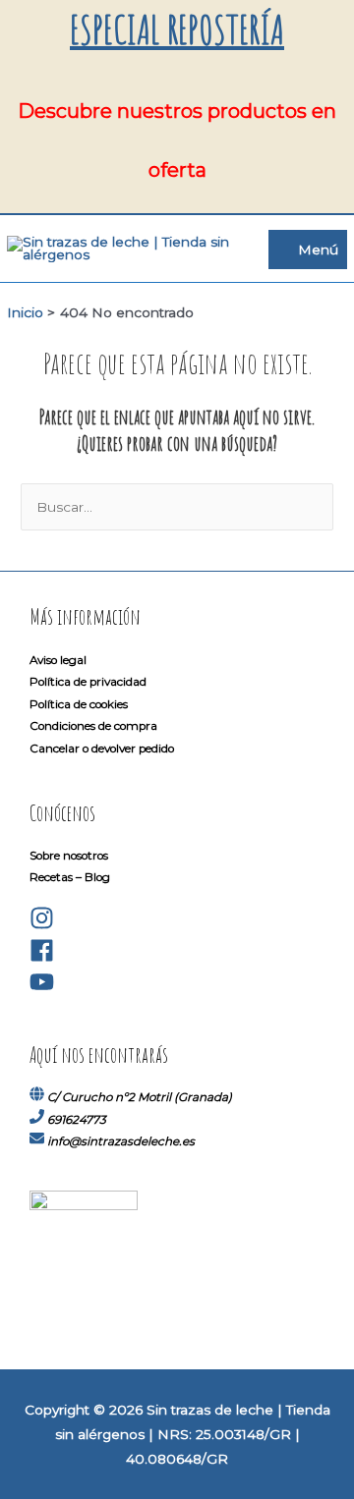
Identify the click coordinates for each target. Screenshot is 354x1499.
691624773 (76, 1120)
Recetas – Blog (70, 877)
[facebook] (42, 959)
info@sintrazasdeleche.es (121, 1141)
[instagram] (42, 926)
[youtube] (42, 990)
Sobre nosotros (69, 855)
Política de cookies (79, 704)
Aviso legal (58, 660)
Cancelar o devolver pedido (102, 748)
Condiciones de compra (93, 726)
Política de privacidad (88, 682)
